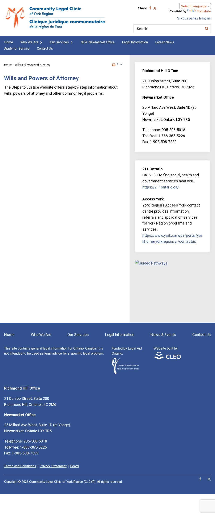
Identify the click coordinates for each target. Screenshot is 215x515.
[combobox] (195, 6)
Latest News (164, 42)
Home (8, 42)
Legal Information (135, 42)
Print (120, 64)
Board (74, 466)
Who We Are (29, 42)
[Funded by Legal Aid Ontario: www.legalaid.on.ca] (125, 373)
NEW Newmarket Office (97, 42)
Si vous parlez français (194, 18)
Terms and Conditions (20, 466)
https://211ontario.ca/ (160, 187)
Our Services (59, 42)
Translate (204, 11)
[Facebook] (200, 479)
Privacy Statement (53, 466)
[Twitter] (209, 479)
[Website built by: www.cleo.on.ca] (167, 358)
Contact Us (45, 48)
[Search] (206, 29)
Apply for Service (17, 48)
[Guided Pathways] (172, 288)
